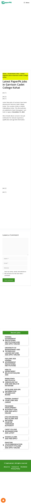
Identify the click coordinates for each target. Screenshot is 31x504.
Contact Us (15, 467)
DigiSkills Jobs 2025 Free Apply (11, 438)
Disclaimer (24, 467)
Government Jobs (13, 73)
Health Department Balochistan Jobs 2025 (12, 372)
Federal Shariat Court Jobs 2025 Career (12, 400)
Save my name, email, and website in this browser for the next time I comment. (15, 273)
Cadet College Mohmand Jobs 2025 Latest (11, 431)
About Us (7, 467)
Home (4, 73)
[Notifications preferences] (3, 500)
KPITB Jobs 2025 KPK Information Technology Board (12, 392)
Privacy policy (15, 469)
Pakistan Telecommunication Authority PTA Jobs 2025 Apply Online (13, 445)
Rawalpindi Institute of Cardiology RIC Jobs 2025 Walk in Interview (12, 382)
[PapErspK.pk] (6, 2)
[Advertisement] (15, 22)
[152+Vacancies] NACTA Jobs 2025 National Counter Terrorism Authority (11, 421)
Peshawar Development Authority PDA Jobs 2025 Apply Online (11, 409)
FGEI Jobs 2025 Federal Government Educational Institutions (10, 362)
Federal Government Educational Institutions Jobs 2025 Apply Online (12, 340)
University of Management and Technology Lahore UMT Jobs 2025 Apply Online (12, 351)
